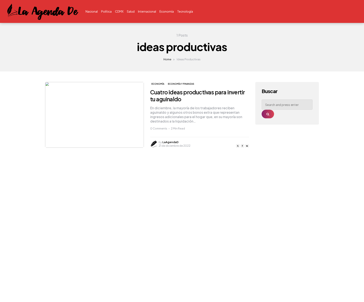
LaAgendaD (170, 142)
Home (167, 59)
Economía (157, 84)
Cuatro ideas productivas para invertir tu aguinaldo (197, 96)
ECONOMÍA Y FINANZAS (181, 84)
